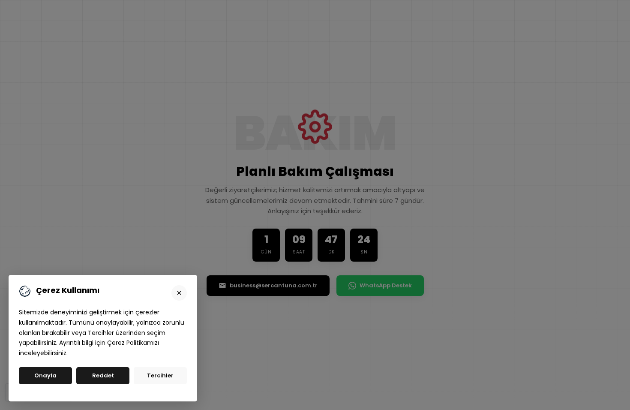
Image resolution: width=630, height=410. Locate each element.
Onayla (45, 375)
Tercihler (160, 375)
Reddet (103, 375)
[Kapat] (179, 293)
